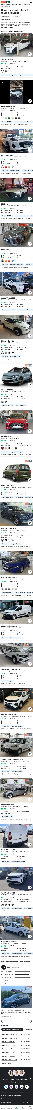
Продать (16, 1108)
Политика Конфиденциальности (11, 1095)
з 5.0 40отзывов (13, 967)
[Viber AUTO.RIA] (16, 1087)
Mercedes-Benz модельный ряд (12, 1029)
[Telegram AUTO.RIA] (6, 1087)
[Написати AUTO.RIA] (22, 1087)
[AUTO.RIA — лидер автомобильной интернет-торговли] (5, 2)
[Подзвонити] (27, 1087)
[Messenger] (11, 1087)
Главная (3, 1108)
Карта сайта (5, 1099)
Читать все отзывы (16, 1021)
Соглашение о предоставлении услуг (12, 1092)
